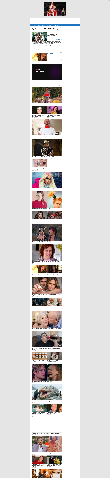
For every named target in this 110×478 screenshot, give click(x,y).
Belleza (34, 25)
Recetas (54, 25)
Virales (58, 25)
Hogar (47, 25)
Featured (43, 25)
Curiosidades (38, 25)
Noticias (50, 25)
